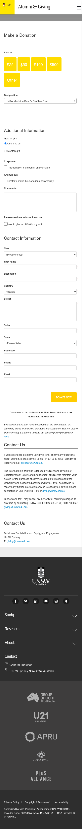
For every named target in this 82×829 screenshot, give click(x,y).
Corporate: (10, 161)
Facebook (15, 601)
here (6, 436)
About (9, 643)
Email (7, 374)
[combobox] (40, 101)
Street (7, 298)
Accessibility (61, 802)
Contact (11, 657)
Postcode (9, 350)
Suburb (8, 325)
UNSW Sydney (66, 601)
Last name (10, 273)
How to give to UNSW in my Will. (25, 224)
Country (8, 285)
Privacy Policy (11, 802)
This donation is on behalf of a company (28, 167)
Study (9, 615)
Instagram (56, 601)
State (7, 337)
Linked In (36, 601)
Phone (7, 362)
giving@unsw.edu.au (32, 462)
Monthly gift (13, 150)
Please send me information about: (23, 217)
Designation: (11, 95)
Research (12, 629)
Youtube (46, 601)
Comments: (10, 188)
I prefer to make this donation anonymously (30, 181)
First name (10, 261)
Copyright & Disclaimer (37, 802)
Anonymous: (11, 175)
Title (6, 248)
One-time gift (14, 143)
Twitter (25, 601)
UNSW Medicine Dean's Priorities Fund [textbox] (27, 101)
